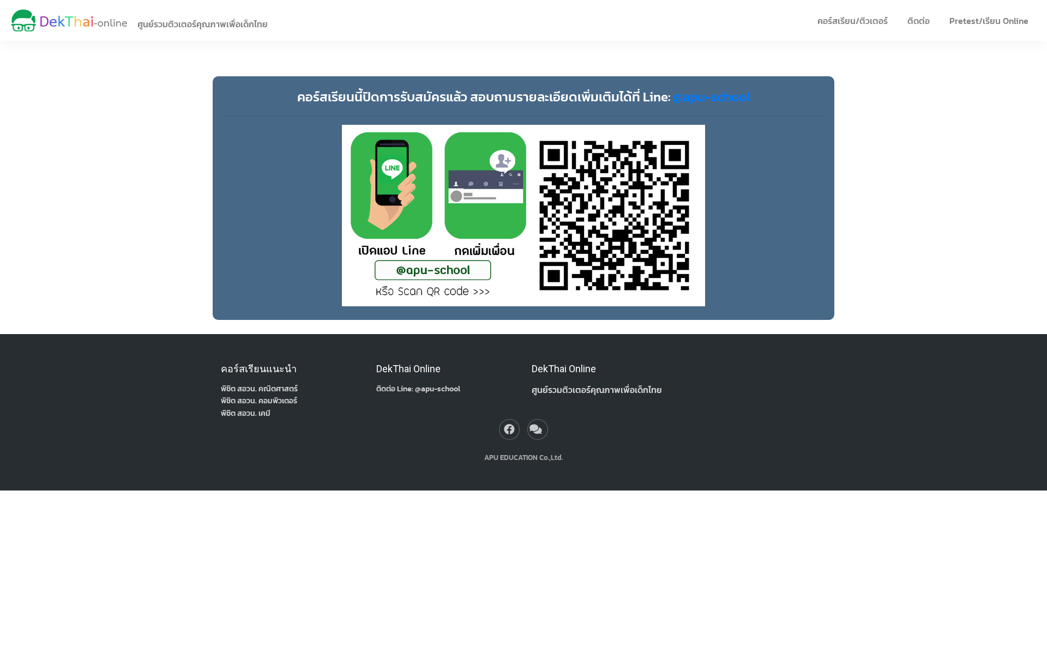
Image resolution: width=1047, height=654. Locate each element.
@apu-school (711, 96)
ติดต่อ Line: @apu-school (418, 389)
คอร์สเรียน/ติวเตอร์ (852, 20)
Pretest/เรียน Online (988, 20)
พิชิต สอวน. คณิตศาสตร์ (259, 389)
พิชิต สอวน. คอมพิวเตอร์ (259, 401)
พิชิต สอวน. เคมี (245, 413)
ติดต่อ (918, 20)
